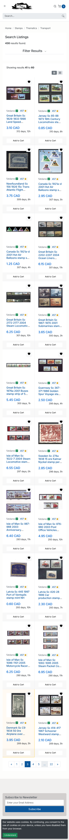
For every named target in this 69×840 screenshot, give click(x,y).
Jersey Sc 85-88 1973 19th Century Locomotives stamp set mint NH (50, 120)
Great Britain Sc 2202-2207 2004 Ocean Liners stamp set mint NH (49, 256)
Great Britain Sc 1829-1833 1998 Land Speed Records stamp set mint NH (17, 122)
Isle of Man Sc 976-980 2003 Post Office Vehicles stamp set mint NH (50, 528)
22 (51, 764)
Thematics (31, 28)
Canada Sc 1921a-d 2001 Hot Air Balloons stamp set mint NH (50, 188)
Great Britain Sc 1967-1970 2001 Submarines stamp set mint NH (49, 324)
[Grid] (54, 73)
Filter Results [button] (33, 51)
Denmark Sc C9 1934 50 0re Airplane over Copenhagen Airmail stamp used (18, 734)
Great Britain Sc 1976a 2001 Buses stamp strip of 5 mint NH (17, 392)
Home (8, 28)
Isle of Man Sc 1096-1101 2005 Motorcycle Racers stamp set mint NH (17, 664)
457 (22, 111)
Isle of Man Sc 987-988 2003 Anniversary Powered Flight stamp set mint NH (18, 530)
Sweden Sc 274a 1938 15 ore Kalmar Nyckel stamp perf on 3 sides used (49, 460)
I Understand (10, 835)
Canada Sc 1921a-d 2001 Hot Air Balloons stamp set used (18, 256)
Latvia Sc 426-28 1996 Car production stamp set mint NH (49, 596)
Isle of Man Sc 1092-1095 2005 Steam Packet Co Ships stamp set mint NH (48, 666)
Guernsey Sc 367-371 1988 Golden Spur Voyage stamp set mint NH (50, 392)
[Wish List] (29, 82)
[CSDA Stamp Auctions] (21, 6)
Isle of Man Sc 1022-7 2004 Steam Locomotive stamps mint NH (18, 460)
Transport (45, 28)
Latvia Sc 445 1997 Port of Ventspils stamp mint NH (17, 594)
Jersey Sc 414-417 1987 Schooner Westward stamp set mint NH (49, 732)
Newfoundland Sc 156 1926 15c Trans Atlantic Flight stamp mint (17, 188)
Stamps (19, 28)
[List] (60, 73)
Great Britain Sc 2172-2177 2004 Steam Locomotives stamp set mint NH (18, 324)
